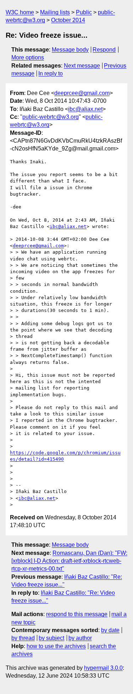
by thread (23, 638)
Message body (70, 50)
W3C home (20, 12)
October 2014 (68, 20)
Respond (104, 50)
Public (84, 12)
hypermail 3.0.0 (103, 668)
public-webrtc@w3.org (50, 117)
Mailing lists (55, 12)
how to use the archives (56, 646)
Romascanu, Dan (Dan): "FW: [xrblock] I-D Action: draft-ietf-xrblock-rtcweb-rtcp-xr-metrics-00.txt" (69, 561)
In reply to (50, 73)
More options (27, 57)
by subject (51, 638)
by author (80, 638)
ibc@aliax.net (85, 109)
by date (110, 630)
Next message (82, 66)
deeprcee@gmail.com (82, 93)
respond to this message (76, 614)
